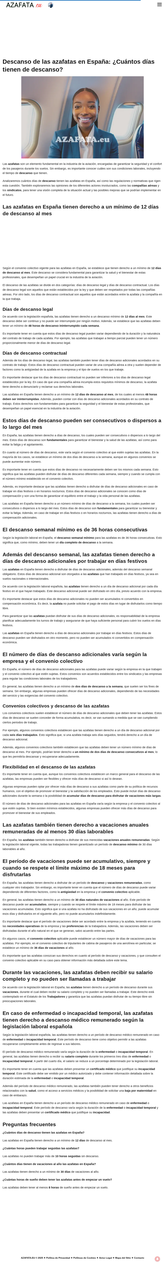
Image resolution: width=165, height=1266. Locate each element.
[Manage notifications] (157, 1259)
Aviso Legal (105, 1258)
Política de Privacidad (58, 1258)
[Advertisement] (82, 34)
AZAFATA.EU (28, 1258)
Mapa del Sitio (123, 1258)
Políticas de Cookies (84, 1258)
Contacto (139, 1258)
